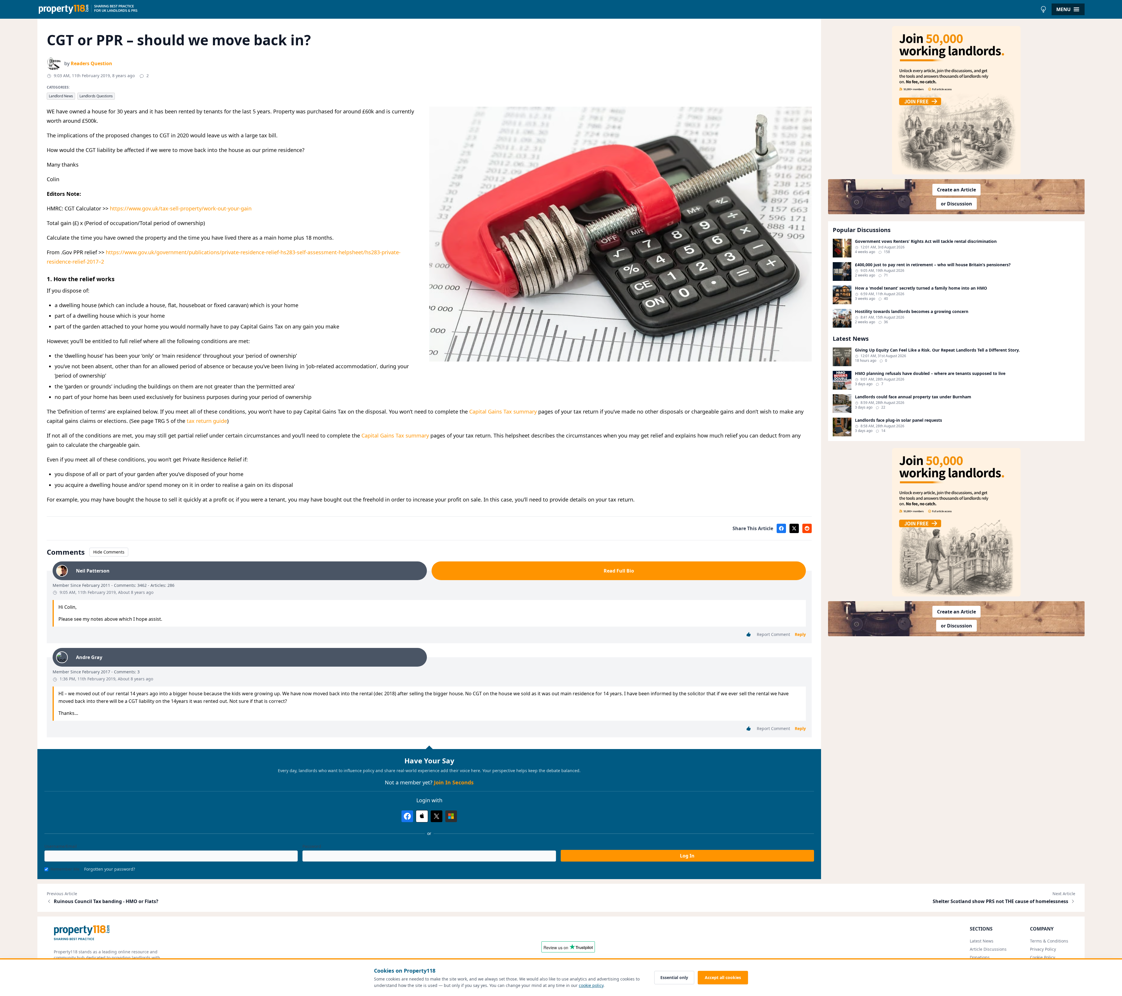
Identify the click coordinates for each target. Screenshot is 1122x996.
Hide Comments (108, 552)
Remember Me (65, 869)
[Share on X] (794, 528)
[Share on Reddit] (807, 528)
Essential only (674, 977)
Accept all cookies (723, 977)
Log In (687, 856)
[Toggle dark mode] (1043, 9)
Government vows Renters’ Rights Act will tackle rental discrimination (926, 241)
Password (311, 846)
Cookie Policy (1042, 957)
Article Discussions (988, 949)
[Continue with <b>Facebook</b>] (407, 816)
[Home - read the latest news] (537, 9)
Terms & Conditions (1049, 941)
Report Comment (773, 634)
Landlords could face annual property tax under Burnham (913, 397)
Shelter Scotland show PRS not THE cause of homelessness (1000, 901)
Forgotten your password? (109, 869)
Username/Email (60, 846)
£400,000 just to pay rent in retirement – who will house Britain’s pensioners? (933, 264)
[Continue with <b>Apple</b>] (422, 816)
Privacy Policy (1043, 949)
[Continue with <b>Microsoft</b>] (451, 816)
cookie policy (591, 985)
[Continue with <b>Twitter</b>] (436, 816)
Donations (980, 957)
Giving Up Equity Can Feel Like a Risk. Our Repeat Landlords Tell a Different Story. (937, 350)
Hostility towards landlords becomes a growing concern (911, 311)
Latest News (981, 941)
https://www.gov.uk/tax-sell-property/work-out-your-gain (181, 208)
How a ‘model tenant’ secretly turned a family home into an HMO (921, 288)
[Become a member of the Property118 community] (956, 100)
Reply (800, 634)
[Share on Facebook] (781, 528)
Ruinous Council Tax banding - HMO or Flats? (106, 901)
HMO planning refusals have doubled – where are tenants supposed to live (930, 373)
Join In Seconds (454, 782)
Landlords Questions (96, 96)
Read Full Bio (619, 571)
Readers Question (91, 63)
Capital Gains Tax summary (503, 411)
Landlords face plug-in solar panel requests (898, 420)
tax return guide (207, 420)
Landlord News (61, 96)
